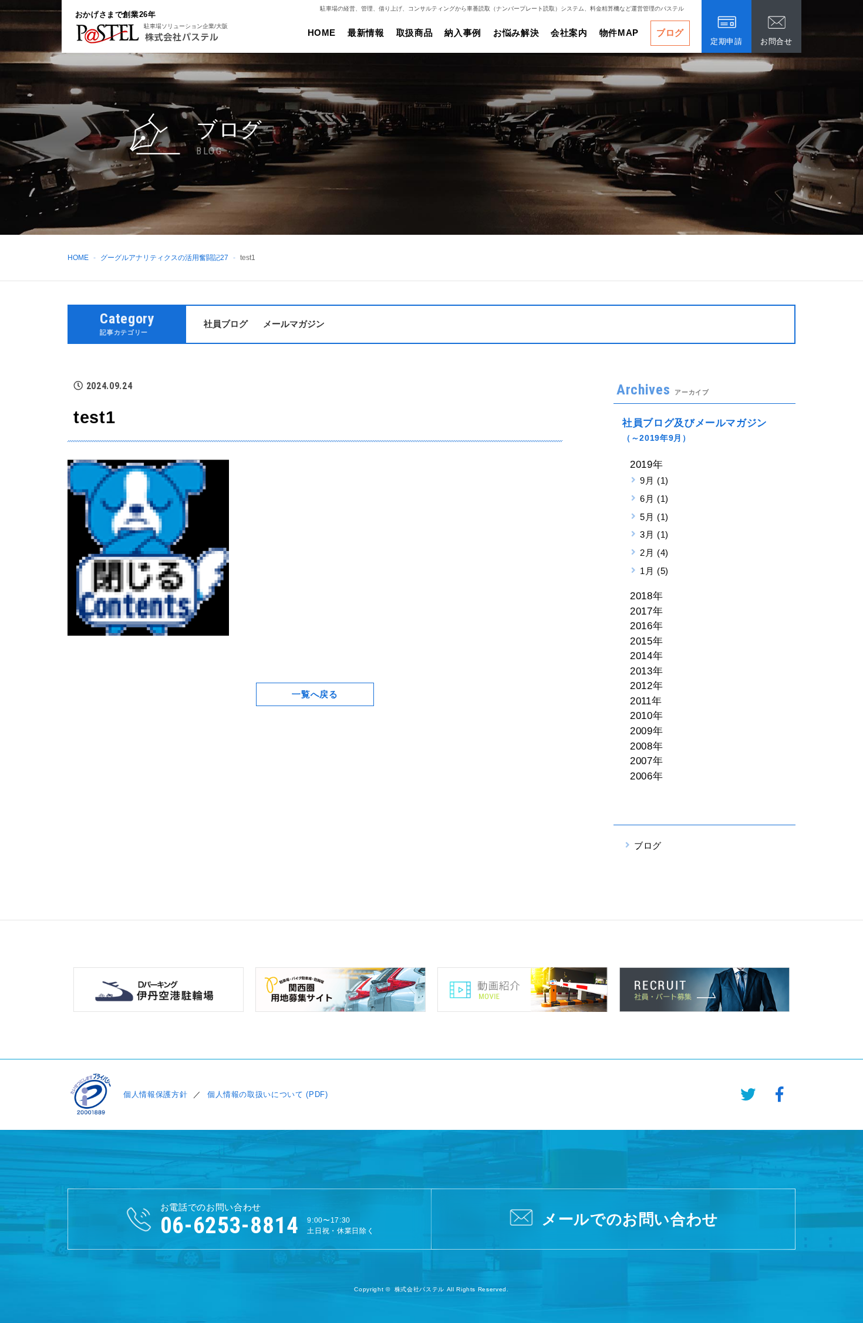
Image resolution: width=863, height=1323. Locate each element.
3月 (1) (654, 534)
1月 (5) (654, 571)
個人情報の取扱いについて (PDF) (267, 1094)
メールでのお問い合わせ (630, 1219)
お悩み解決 (516, 33)
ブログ (670, 33)
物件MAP (619, 33)
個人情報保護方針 (155, 1094)
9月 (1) (654, 480)
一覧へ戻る (315, 694)
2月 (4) (654, 553)
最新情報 (366, 33)
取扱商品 (414, 33)
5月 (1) (654, 517)
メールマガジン (294, 324)
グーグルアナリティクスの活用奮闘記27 (164, 258)
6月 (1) (654, 499)
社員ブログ (226, 324)
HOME (322, 33)
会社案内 (569, 33)
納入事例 (462, 33)
